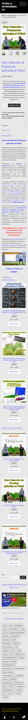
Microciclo (13, 661)
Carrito (22, 716)
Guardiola (5, 650)
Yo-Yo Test (17, 693)
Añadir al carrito (14, 105)
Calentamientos (14, 629)
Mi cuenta (4, 717)
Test (4, 693)
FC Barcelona (6, 640)
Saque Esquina (19, 686)
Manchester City (19, 654)
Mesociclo (5, 661)
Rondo (4, 686)
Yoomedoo (5, 697)
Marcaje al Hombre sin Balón (10, 657)
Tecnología (19, 690)
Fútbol (22, 116)
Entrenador (5, 636)
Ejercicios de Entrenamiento (13, 116)
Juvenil (6, 114)
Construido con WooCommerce (10, 711)
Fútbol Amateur (7, 643)
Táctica (10, 693)
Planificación (19, 675)
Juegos (19, 650)
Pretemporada (18, 683)
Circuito (23, 629)
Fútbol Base (17, 643)
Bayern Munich (18, 625)
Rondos (11, 686)
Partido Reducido (7, 668)
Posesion (4, 118)
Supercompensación (8, 690)
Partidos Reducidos (19, 668)
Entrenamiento (15, 636)
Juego (12, 650)
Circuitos (5, 632)
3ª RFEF (4, 625)
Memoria (22, 657)
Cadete (9, 112)
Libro (11, 654)
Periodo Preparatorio (8, 675)
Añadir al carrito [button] (14, 323)
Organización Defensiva (9, 665)
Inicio (5, 15)
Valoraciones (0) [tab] (6, 130)
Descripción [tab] (5, 125)
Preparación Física (7, 683)
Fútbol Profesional (7, 647)
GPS (16, 647)
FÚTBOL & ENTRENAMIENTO (9, 6)
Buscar (3, 574)
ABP (11, 625)
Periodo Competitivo (8, 672)
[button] (24, 27)
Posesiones (9, 118)
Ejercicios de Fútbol (11, 15)
